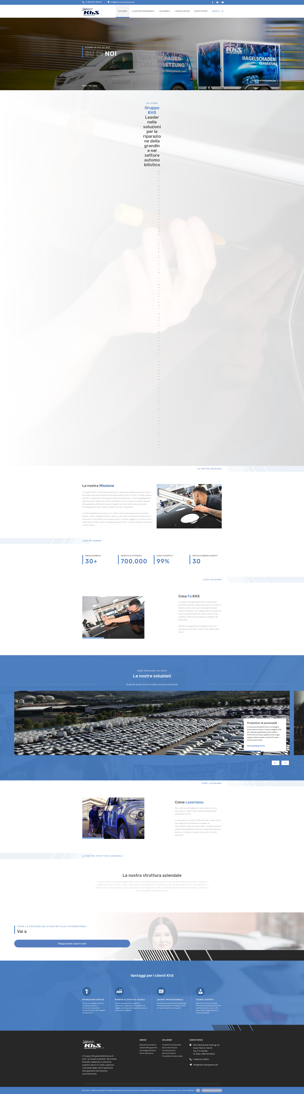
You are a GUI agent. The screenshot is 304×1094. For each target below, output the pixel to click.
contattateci (200, 11)
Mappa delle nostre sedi (72, 943)
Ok (198, 1090)
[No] (301, 1090)
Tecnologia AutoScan (148, 1050)
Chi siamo (122, 11)
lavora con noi (182, 11)
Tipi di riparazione (146, 1053)
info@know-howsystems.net (122, 2)
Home (84, 86)
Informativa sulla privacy (212, 1090)
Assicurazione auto (169, 1048)
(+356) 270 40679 (94, 2)
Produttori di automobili (171, 1045)
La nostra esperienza (142, 11)
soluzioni (164, 11)
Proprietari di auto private (172, 1056)
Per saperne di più (256, 746)
